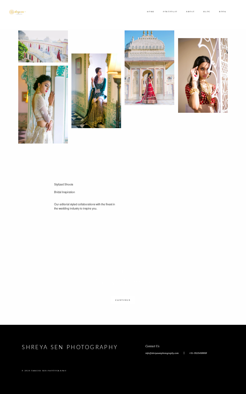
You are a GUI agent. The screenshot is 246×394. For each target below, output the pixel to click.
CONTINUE (122, 300)
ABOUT (190, 11)
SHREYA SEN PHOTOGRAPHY (70, 347)
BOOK (222, 11)
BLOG (206, 11)
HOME (150, 11)
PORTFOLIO (170, 11)
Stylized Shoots (63, 184)
